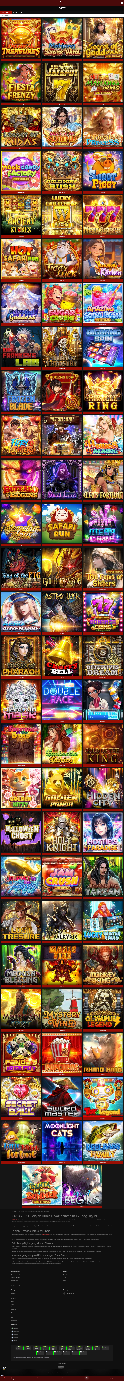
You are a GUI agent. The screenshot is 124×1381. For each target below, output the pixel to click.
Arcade (12, 1312)
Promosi (65, 1274)
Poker (12, 1315)
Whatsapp (16, 1331)
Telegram (16, 1328)
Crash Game (13, 1309)
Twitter (15, 1340)
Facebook (16, 1334)
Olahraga (13, 1307)
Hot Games (13, 1293)
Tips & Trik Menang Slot (16, 1285)
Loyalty (64, 1277)
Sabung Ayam (14, 1320)
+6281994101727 (70, 1293)
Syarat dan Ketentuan (15, 1283)
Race (12, 1301)
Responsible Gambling (16, 1274)
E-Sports (13, 1317)
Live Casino (13, 1298)
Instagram (16, 1337)
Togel (12, 1304)
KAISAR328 (14, 1220)
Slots (12, 1296)
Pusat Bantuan (14, 1280)
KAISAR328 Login (45, 1234)
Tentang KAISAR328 (15, 1277)
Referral (64, 1280)
